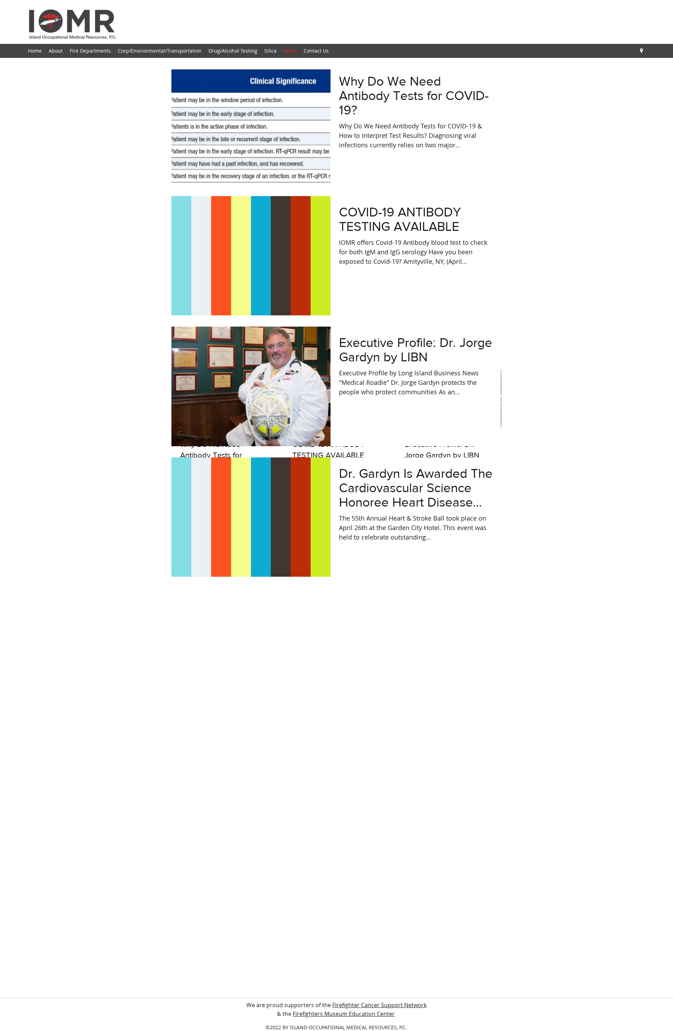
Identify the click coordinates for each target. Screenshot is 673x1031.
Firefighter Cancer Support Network (379, 1005)
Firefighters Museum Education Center (344, 1014)
